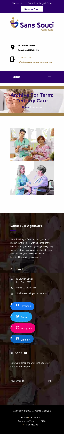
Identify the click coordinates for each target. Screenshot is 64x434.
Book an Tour (32, 9)
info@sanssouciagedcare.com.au (35, 62)
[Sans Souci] (32, 24)
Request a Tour (26, 421)
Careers (35, 417)
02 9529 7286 (24, 57)
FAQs (43, 421)
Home (25, 107)
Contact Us (32, 424)
